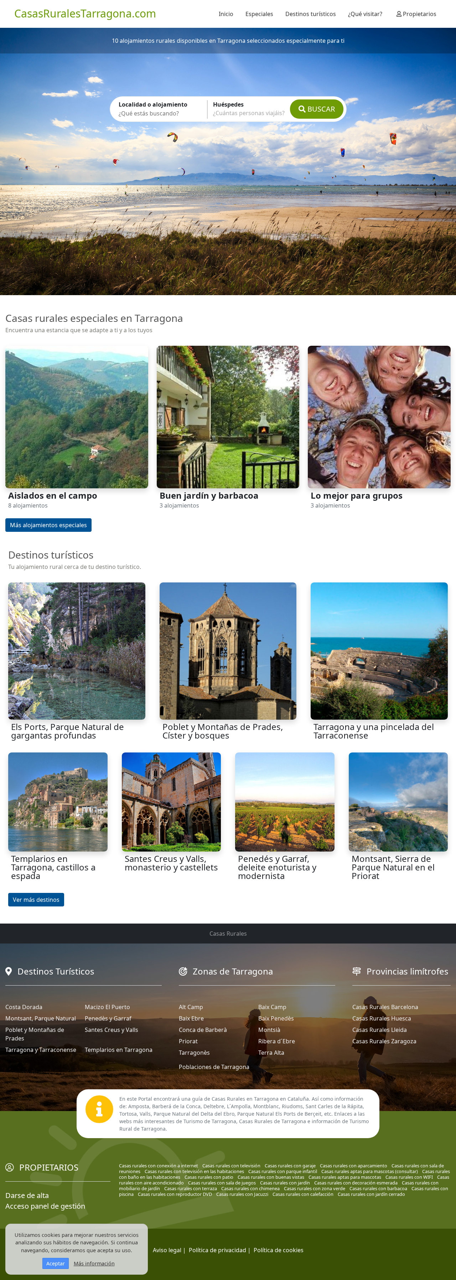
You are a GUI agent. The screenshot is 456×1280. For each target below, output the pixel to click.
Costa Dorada (23, 1007)
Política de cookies (279, 1250)
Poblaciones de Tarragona (214, 1067)
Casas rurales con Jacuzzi (242, 1194)
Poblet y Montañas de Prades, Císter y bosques (222, 731)
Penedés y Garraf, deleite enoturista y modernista (277, 867)
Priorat (188, 1041)
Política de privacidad (217, 1250)
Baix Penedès (276, 1018)
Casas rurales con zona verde (314, 1188)
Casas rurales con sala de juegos (222, 1182)
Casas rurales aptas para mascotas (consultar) (369, 1171)
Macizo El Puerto (107, 1007)
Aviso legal (167, 1250)
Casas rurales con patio (209, 1177)
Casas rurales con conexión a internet (158, 1165)
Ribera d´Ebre (276, 1041)
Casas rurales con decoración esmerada (356, 1182)
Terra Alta (271, 1053)
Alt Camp (191, 1007)
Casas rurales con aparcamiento (353, 1165)
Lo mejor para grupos (357, 495)
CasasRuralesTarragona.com (85, 13)
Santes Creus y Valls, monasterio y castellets (171, 863)
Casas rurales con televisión (231, 1165)
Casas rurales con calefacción (303, 1194)
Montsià (269, 1030)
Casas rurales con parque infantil (282, 1171)
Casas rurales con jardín (285, 1182)
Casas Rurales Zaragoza (384, 1041)
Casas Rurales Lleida (379, 1030)
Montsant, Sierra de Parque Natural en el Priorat (393, 867)
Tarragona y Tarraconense (40, 1050)
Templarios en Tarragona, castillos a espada (53, 867)
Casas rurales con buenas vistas (271, 1177)
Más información (94, 1263)
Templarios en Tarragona (118, 1050)
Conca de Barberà (203, 1030)
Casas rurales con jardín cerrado (371, 1194)
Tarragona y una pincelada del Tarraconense (374, 731)
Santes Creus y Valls (111, 1030)
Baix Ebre (191, 1018)
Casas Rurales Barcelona (385, 1007)
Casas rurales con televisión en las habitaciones (194, 1171)
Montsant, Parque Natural (40, 1018)
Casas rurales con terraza (190, 1188)
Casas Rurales (228, 933)
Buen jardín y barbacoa (209, 495)
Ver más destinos (36, 900)
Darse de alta (27, 1195)
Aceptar (55, 1263)
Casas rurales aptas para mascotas (345, 1177)
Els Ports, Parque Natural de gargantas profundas (67, 731)
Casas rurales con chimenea (250, 1188)
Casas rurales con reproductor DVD (175, 1194)
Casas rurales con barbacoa (378, 1188)
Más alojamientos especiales (48, 525)
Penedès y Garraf (108, 1018)
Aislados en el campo (52, 495)
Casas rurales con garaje (290, 1165)
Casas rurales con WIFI (409, 1177)
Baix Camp (272, 1007)
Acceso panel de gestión (45, 1206)
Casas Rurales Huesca (381, 1018)
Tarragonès (194, 1053)
